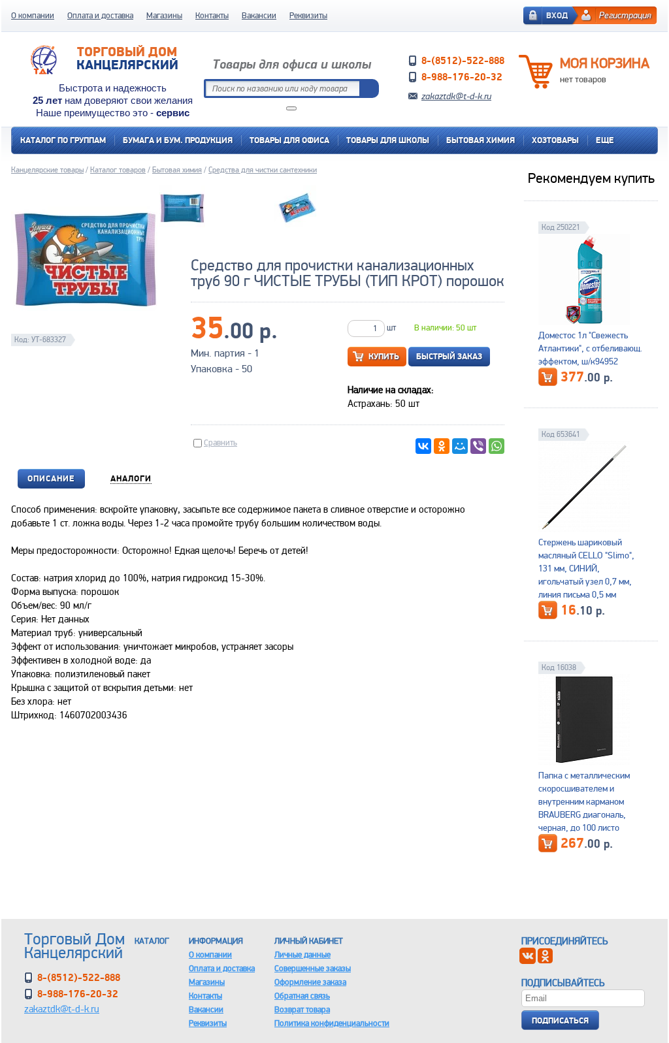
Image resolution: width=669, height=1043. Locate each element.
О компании (32, 15)
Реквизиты (308, 15)
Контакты (212, 15)
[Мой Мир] (460, 446)
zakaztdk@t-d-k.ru (456, 96)
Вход (557, 15)
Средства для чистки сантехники (262, 169)
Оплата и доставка (100, 15)
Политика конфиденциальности (331, 1023)
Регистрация (625, 15)
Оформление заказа (310, 982)
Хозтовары (555, 140)
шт (391, 327)
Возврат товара (302, 1009)
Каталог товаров (118, 169)
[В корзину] (547, 377)
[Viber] (478, 446)
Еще (605, 140)
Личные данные (302, 954)
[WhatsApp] (496, 446)
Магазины (164, 15)
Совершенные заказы (312, 968)
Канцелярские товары (47, 169)
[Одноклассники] (441, 446)
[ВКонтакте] (423, 446)
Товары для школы (387, 140)
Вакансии (259, 15)
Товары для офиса (289, 140)
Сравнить (220, 442)
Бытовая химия (480, 140)
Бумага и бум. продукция (178, 140)
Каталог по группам (63, 140)
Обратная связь (302, 996)
